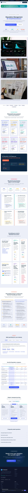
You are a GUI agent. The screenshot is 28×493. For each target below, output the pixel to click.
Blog (1, 484)
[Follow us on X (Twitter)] (1, 477)
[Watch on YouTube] (4, 477)
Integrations (16, 473)
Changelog (16, 474)
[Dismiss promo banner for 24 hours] (25, 6)
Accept (25, 490)
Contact (2, 487)
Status (15, 487)
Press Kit (2, 488)
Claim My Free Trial (10, 460)
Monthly (10, 401)
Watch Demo (20, 24)
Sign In (20, 2)
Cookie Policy (16, 488)
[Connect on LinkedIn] (3, 477)
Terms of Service (17, 484)
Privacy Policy (16, 483)
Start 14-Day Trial (5, 418)
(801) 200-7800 (3, 475)
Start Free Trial (24, 2)
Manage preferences (3, 491)
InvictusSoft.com (18, 0)
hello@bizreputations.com (8, 475)
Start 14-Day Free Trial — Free (10, 24)
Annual (16, 401)
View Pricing (18, 460)
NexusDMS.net (23, 0)
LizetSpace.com (12, 0)
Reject (22, 490)
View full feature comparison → (14, 421)
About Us (2, 483)
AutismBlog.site (7, 0)
